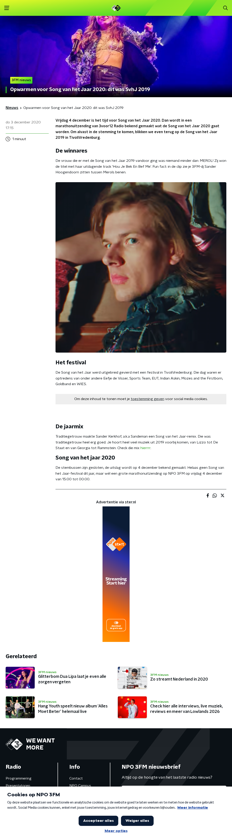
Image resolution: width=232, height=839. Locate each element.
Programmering (18, 778)
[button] (6, 8)
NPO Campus (80, 785)
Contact (76, 778)
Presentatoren (18, 785)
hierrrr (145, 448)
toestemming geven (147, 399)
